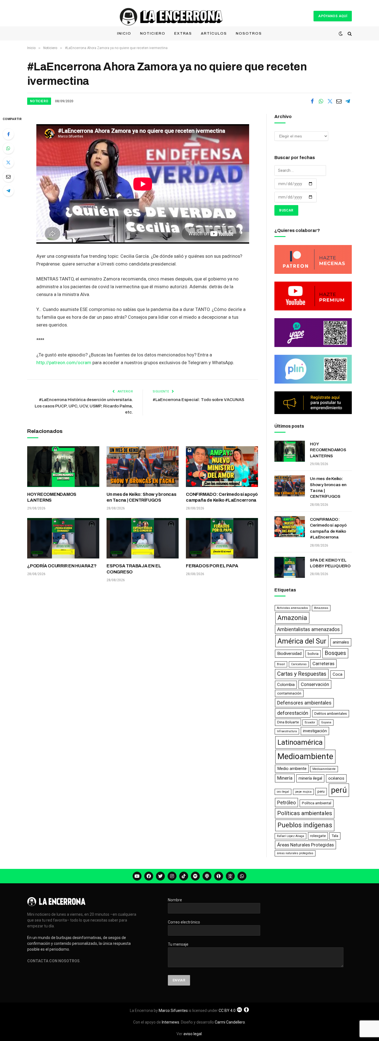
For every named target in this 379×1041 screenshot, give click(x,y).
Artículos (214, 33)
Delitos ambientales (330, 713)
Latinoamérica (300, 742)
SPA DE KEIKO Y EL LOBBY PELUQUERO (330, 563)
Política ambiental (316, 803)
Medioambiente (305, 756)
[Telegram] (8, 190)
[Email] (8, 176)
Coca (337, 674)
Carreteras (323, 663)
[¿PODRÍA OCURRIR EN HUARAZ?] (63, 538)
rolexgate (318, 836)
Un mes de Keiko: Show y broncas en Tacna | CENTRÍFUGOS (141, 497)
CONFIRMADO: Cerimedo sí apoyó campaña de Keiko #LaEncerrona (222, 497)
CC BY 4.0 (227, 1010)
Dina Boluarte (288, 722)
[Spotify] (195, 876)
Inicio (124, 33)
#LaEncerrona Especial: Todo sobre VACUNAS (198, 399)
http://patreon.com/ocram (63, 362)
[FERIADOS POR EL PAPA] (222, 538)
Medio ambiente (292, 768)
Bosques (335, 653)
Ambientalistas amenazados (308, 629)
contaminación (289, 693)
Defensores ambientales (304, 703)
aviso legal (192, 1034)
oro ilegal (283, 791)
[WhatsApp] (8, 148)
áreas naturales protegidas (295, 853)
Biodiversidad (289, 653)
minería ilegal (310, 778)
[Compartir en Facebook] (312, 101)
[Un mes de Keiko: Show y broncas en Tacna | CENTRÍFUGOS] (143, 466)
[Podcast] (207, 876)
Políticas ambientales (304, 813)
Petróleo (286, 802)
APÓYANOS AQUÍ (332, 16)
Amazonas (321, 608)
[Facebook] (8, 134)
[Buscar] (349, 33)
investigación (315, 730)
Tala (335, 836)
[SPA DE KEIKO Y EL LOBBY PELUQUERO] (289, 567)
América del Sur (301, 641)
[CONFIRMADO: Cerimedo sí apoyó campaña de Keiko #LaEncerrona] (222, 466)
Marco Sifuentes (173, 1010)
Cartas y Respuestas (301, 674)
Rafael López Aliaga (290, 836)
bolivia (313, 654)
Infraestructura (287, 731)
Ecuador (310, 722)
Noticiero (152, 33)
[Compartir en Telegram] (347, 101)
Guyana (326, 722)
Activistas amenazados (292, 608)
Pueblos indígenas (304, 825)
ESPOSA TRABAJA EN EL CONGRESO (134, 568)
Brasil (281, 664)
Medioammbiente (324, 769)
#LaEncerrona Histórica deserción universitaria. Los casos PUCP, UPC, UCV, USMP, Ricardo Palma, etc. (84, 405)
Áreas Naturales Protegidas (305, 845)
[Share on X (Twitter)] (330, 101)
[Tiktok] (183, 876)
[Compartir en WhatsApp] (321, 101)
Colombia (286, 684)
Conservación (315, 684)
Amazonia (292, 618)
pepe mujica (303, 791)
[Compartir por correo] (339, 101)
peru (321, 791)
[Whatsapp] (241, 876)
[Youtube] (137, 876)
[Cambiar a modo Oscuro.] (340, 33)
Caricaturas (299, 664)
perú (339, 790)
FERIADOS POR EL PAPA (212, 565)
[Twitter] (8, 162)
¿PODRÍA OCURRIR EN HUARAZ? (62, 565)
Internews (170, 1022)
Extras (183, 33)
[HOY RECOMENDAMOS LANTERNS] (63, 466)
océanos (336, 778)
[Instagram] (172, 876)
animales (341, 642)
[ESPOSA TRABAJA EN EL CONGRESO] (143, 538)
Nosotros (249, 33)
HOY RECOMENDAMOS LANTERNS (51, 497)
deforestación (292, 713)
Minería (284, 778)
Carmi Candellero (230, 1022)
